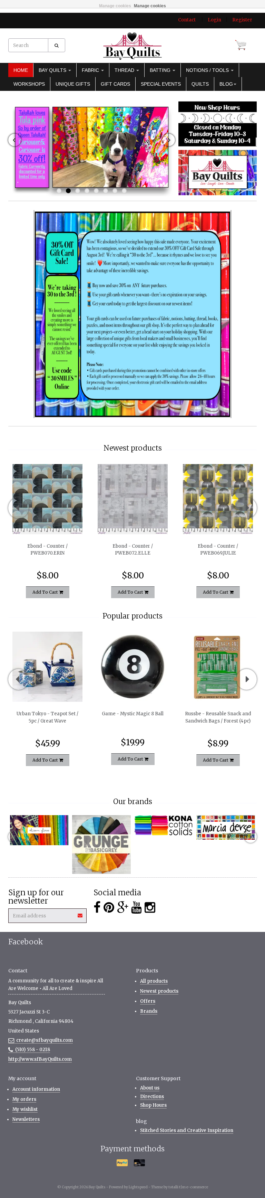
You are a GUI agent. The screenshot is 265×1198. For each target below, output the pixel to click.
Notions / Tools (208, 70)
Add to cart (45, 592)
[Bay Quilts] (132, 46)
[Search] (56, 45)
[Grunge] (101, 844)
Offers (147, 1001)
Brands (148, 1011)
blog (226, 84)
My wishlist (25, 1109)
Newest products (159, 991)
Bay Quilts (53, 70)
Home (20, 70)
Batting (161, 70)
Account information (36, 1089)
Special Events (161, 84)
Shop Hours (153, 1105)
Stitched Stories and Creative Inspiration (186, 1130)
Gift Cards (115, 84)
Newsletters (26, 1119)
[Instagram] (150, 907)
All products (154, 981)
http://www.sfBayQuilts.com (40, 1059)
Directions (152, 1097)
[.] (217, 123)
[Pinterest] (109, 907)
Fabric (91, 70)
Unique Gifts (73, 84)
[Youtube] (136, 907)
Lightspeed (138, 1187)
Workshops (29, 84)
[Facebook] (97, 907)
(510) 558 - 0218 (32, 1050)
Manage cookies (115, 5)
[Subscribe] (80, 913)
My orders (24, 1099)
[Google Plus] (122, 907)
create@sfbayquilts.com (44, 1040)
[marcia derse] (225, 827)
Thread (125, 70)
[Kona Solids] (163, 825)
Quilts (200, 84)
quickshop (47, 520)
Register (242, 20)
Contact (187, 20)
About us (149, 1088)
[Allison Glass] (39, 830)
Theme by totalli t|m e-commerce (179, 1187)
